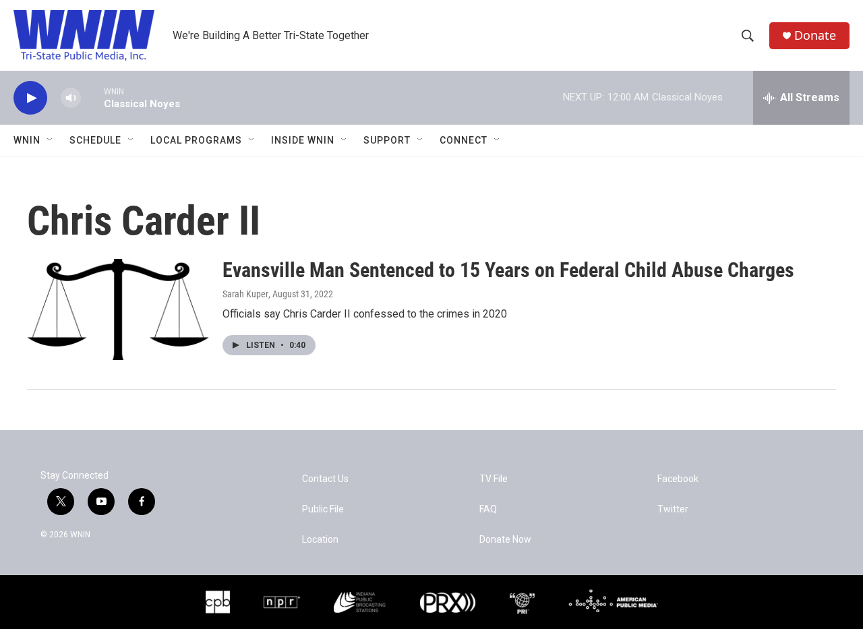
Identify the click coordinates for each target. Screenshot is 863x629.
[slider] (92, 97)
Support (387, 140)
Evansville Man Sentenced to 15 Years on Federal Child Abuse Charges (508, 270)
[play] (30, 98)
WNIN (26, 140)
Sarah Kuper (245, 294)
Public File (323, 509)
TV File (493, 479)
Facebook (677, 479)
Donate (815, 35)
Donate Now (505, 540)
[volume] (70, 98)
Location (320, 540)
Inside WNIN (302, 140)
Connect (463, 140)
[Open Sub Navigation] (50, 140)
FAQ (488, 509)
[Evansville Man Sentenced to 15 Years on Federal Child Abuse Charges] (118, 309)
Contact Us (325, 479)
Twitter (672, 509)
